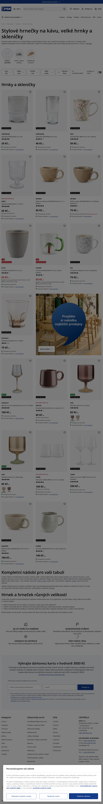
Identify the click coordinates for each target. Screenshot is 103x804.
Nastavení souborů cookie (21, 796)
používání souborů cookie (42, 788)
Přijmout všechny (83, 796)
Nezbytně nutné (53, 796)
